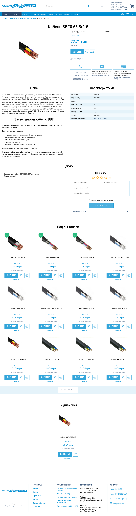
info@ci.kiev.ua (118, 504)
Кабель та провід (63, 494)
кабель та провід (100, 119)
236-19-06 (116, 5)
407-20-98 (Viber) (119, 7)
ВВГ (120, 32)
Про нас (25, 14)
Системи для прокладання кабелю (67, 489)
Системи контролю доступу (67, 497)
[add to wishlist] (86, 51)
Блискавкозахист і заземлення (64, 502)
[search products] (89, 6)
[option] (34, 56)
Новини (33, 14)
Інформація (41, 14)
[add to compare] (92, 51)
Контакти (74, 14)
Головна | (5, 19)
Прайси (50, 14)
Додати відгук (75, 59)
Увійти (127, 211)
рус (101, 8)
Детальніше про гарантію (100, 75)
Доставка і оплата (62, 14)
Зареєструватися (79, 211)
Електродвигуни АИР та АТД (67, 506)
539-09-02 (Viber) (119, 9)
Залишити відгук (18, 270)
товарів (70, 390)
